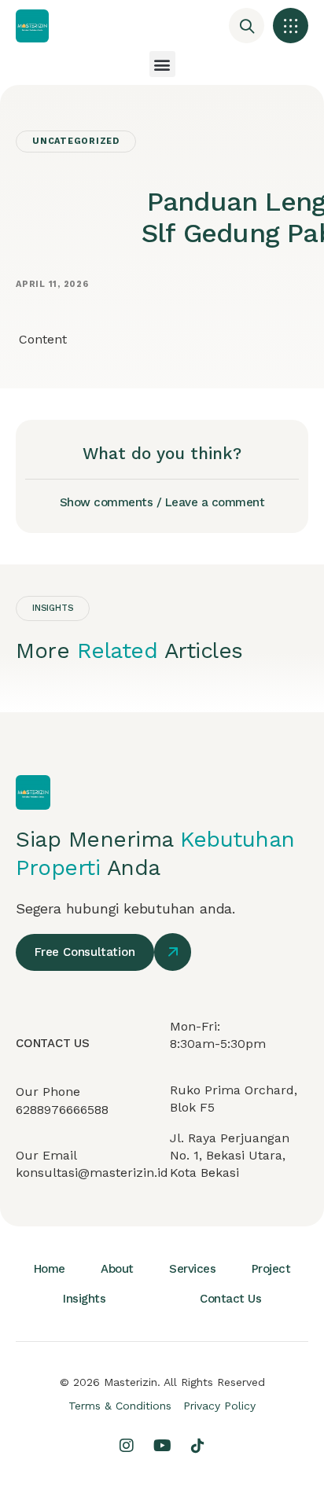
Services (192, 1269)
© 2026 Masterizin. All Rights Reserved (162, 1382)
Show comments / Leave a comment (162, 502)
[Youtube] (162, 1445)
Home (49, 1269)
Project (271, 1269)
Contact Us (230, 1299)
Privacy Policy (219, 1405)
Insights (84, 1299)
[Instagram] (126, 1445)
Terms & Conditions (119, 1405)
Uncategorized (76, 141)
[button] (290, 25)
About (117, 1269)
